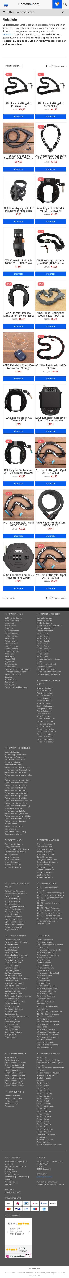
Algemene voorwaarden (15, 1166)
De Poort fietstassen (13, 973)
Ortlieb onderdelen (45, 869)
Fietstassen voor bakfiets (15, 788)
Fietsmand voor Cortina (15, 1078)
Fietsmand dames (44, 993)
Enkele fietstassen (12, 620)
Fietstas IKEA (42, 1126)
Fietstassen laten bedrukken (49, 671)
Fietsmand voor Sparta (14, 1085)
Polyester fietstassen (46, 849)
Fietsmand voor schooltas (48, 1037)
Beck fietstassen (11, 952)
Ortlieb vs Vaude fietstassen (17, 942)
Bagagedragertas (12, 651)
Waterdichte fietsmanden (48, 1032)
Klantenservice (11, 1182)
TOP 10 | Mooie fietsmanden (49, 1011)
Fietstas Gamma (44, 1111)
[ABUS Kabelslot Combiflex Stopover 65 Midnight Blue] (18, 347)
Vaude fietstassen (12, 1003)
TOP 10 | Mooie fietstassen (48, 908)
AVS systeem (10, 1034)
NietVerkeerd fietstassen (15, 988)
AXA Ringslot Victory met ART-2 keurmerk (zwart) (18, 472)
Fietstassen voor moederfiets (17, 780)
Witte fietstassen (44, 716)
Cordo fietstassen (12, 965)
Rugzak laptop (11, 664)
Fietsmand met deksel (46, 952)
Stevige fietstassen (45, 864)
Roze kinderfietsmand (14, 1065)
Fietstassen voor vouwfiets (16, 782)
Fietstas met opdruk (45, 742)
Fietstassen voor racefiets (16, 772)
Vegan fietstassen (12, 929)
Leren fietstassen (12, 857)
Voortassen (9, 623)
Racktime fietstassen (13, 993)
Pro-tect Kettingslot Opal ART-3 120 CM (18, 524)
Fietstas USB (42, 1057)
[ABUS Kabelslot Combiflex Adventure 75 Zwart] (18, 557)
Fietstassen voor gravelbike (16, 813)
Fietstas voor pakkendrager (16, 687)
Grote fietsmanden (45, 939)
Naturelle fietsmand (45, 1042)
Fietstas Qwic (42, 656)
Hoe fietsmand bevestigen (48, 1021)
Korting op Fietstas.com (15, 906)
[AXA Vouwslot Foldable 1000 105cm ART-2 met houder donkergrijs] (18, 242)
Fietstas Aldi (42, 1108)
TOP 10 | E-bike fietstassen (48, 910)
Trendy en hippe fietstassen (17, 849)
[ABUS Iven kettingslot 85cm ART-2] (50, 85)
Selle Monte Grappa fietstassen (18, 996)
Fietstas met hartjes (45, 729)
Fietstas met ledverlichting (48, 1060)
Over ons (9, 1164)
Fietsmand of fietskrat (46, 1029)
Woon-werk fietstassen (14, 762)
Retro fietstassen (12, 854)
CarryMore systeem (13, 1032)
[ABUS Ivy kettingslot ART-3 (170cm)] (50, 347)
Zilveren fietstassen (45, 688)
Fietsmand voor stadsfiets (48, 1034)
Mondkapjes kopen (45, 1139)
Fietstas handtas (11, 636)
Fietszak (40, 1080)
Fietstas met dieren (45, 736)
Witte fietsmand (43, 960)
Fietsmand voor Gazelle (15, 1075)
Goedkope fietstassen (46, 669)
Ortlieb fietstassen (12, 939)
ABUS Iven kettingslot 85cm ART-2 (51, 105)
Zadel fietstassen (12, 633)
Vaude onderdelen (45, 872)
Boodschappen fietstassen (16, 754)
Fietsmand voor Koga (14, 1080)
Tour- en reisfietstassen (15, 757)
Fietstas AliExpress (44, 1129)
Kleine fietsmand (44, 957)
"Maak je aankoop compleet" (49, 1144)
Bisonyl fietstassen (44, 844)
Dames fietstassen (44, 618)
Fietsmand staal (43, 980)
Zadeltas (8, 677)
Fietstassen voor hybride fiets (17, 767)
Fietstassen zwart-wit (46, 724)
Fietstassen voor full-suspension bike (14, 827)
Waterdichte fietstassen (15, 891)
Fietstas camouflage (45, 739)
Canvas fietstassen (44, 846)
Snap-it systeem (11, 1024)
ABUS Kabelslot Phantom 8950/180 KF (50, 524)
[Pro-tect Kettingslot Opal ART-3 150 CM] (50, 557)
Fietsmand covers (12, 1070)
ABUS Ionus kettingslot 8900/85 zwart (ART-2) (50, 314)
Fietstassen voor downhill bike (18, 816)
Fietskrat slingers (12, 1103)
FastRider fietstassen (13, 975)
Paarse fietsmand (44, 1047)
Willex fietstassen (12, 1006)
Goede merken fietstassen (48, 674)
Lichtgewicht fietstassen (47, 859)
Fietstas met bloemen (46, 731)
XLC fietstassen (11, 1011)
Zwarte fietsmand (44, 1039)
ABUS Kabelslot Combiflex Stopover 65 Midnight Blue (18, 368)
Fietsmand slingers (45, 942)
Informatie (18, 116)
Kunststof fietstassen (45, 854)
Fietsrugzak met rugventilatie (17, 669)
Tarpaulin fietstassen (46, 852)
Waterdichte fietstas (13, 919)
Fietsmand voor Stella (14, 1083)
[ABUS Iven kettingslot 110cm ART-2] (18, 85)
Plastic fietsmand (12, 1060)
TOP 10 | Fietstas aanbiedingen (50, 892)
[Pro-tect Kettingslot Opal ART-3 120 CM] (18, 504)
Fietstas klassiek (11, 648)
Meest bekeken (12, 65)
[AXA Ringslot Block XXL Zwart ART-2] (18, 399)
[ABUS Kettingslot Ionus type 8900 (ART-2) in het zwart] (50, 242)
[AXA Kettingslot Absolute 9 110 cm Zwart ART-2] (50, 137)
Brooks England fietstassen (16, 955)
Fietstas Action (43, 1088)
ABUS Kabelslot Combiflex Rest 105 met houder (50, 419)
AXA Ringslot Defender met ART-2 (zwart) (50, 209)
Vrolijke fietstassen (13, 864)
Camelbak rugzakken (14, 960)
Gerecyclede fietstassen (47, 862)
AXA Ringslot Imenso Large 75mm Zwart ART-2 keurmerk (18, 315)
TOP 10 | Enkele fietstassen (48, 915)
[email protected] (44, 1176)
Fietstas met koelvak (13, 927)
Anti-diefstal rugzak (13, 911)
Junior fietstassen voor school (49, 625)
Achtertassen (10, 625)
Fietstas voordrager (13, 674)
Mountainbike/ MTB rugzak (48, 1073)
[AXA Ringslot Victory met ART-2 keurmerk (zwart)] (18, 452)
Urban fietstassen (12, 862)
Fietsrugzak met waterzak (16, 671)
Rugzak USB (10, 659)
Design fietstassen (12, 846)
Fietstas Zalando (44, 1124)
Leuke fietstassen (12, 914)
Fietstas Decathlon (45, 1098)
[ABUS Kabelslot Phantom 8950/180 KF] (50, 504)
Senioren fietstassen (45, 628)
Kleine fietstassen (12, 901)
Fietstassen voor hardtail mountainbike (15, 822)
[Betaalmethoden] (9, 1203)
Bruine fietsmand (44, 965)
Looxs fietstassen (12, 986)
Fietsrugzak (10, 656)
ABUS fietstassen (12, 947)
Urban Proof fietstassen (15, 1001)
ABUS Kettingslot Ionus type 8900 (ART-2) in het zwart (50, 263)
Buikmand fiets (43, 983)
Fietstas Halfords (44, 1116)
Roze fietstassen (44, 690)
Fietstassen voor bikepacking (17, 806)
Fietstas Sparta (43, 646)
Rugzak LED (10, 661)
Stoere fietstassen (12, 859)
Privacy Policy (11, 1171)
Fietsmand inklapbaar (46, 986)
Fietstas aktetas (11, 643)
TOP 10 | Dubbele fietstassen (49, 913)
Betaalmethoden (12, 1174)
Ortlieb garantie (11, 1014)
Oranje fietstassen (44, 708)
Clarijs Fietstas (43, 1083)
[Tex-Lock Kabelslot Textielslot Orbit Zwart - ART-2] (18, 137)
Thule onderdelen (45, 877)
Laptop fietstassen (12, 752)
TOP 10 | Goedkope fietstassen (50, 895)
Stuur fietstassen (12, 630)
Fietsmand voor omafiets (15, 1062)
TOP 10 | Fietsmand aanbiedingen (45, 1017)
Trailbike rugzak (44, 1078)
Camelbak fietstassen (14, 957)
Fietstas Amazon (44, 1132)
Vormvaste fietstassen (14, 909)
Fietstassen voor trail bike (16, 798)
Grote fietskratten (12, 1095)
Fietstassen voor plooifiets (16, 795)
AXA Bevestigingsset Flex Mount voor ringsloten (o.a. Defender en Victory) (18, 210)
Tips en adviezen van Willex (17, 1016)
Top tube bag (10, 684)
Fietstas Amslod (43, 638)
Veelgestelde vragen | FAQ (16, 1161)
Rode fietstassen (44, 703)
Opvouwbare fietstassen (15, 922)
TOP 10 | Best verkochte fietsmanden (47, 1007)
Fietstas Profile (43, 1121)
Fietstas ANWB (43, 1101)
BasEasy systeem (12, 1029)
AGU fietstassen (11, 944)
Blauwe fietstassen (45, 695)
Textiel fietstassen (44, 857)
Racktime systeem (13, 1021)
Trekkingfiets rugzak (13, 808)
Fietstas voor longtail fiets (15, 803)
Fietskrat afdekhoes (13, 1098)
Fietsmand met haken (46, 991)
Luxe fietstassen (11, 646)
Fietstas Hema (43, 1085)
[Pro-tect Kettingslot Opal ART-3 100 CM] (50, 452)
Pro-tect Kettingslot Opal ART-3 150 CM (50, 576)
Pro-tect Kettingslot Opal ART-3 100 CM (50, 472)
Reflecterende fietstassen (16, 893)
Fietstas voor (10, 638)
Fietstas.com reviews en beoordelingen (47, 922)
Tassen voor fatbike (13, 834)
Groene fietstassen (45, 706)
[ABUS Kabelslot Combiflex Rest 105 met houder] (50, 399)
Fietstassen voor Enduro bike (17, 818)
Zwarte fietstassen (44, 693)
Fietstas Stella (42, 636)
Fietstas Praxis (43, 1114)
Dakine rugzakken (12, 970)
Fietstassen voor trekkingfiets (17, 770)
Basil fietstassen (11, 950)
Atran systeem (11, 1037)
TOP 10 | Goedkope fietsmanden (45, 1002)
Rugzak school (11, 666)
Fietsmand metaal (44, 975)
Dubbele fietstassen (13, 618)
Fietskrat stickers (12, 1101)
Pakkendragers (43, 1142)
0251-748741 (10, 1189)
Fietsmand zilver (44, 998)
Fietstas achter (11, 641)
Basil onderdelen (44, 875)
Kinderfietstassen (44, 623)
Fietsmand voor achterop (48, 955)
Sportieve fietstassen (14, 844)
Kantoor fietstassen (13, 764)
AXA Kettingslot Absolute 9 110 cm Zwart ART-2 (50, 157)
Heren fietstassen (44, 620)
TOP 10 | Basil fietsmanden (48, 1014)
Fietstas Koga (42, 643)
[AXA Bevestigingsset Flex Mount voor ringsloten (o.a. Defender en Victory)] (18, 190)
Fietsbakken (10, 1106)
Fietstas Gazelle (43, 641)
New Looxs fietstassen (14, 983)
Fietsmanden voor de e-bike (49, 950)
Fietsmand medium (45, 968)
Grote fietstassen (12, 896)
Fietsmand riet (43, 978)
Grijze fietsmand (44, 970)
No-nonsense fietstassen (15, 852)
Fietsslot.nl (7, 34)
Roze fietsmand (11, 1057)
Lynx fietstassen (11, 980)
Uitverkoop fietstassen (46, 1134)
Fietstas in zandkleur (46, 718)
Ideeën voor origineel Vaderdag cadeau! (46, 665)
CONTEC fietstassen (13, 962)
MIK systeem (10, 1019)
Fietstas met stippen (45, 734)
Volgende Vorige (59, 66)
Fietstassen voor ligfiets (15, 811)
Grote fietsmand (44, 962)
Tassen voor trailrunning (15, 831)
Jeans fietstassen (44, 726)
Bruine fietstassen (44, 698)
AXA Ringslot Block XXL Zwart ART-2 (18, 419)
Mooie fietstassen (12, 898)
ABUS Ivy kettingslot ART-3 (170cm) (50, 367)
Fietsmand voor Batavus (15, 1073)
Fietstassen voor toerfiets (15, 785)
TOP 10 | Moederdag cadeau (49, 918)
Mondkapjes (42, 1137)
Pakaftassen (10, 628)
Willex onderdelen (45, 867)
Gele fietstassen (44, 713)
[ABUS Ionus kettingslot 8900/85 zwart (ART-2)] (50, 295)
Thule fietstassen (12, 998)
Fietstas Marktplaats (45, 1106)
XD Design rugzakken (14, 1009)
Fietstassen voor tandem (15, 790)
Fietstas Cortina (43, 651)
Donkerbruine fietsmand (47, 1044)
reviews (36, 1275)
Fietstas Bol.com (44, 1096)
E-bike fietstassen (12, 904)
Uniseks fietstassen (45, 630)
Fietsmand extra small (14, 1067)
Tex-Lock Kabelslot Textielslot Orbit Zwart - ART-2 (18, 158)
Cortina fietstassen (13, 968)
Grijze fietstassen (44, 701)
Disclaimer (9, 1169)
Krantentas (9, 654)
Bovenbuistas (10, 679)
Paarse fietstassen (44, 711)
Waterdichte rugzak (13, 916)
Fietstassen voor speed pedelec (18, 800)
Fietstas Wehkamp (44, 1093)
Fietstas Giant (42, 654)
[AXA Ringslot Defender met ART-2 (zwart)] (50, 190)
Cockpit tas (9, 682)
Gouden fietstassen (45, 721)
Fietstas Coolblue (44, 1103)
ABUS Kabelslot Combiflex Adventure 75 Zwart (18, 576)
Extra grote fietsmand (46, 996)
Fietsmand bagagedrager (47, 988)
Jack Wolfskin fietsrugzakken (17, 978)
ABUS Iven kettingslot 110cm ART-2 (18, 105)
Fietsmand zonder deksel (48, 973)
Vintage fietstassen (13, 867)
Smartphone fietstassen (15, 759)
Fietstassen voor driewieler (16, 793)
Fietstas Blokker (43, 1090)
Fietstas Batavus (43, 648)
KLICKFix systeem (12, 1027)
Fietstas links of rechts (14, 924)
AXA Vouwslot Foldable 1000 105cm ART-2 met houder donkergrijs (18, 263)
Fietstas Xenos (43, 1119)
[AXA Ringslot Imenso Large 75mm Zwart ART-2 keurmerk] (18, 295)
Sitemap (8, 1184)
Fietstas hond (42, 633)
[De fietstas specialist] (28, 4)
